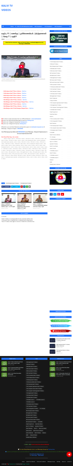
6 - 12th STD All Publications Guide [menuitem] (24, 26)
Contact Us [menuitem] (36, 32)
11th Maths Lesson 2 (54, 155)
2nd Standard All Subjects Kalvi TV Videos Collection (63, 339)
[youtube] (62, 194)
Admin (3, 39)
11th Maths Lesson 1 (54, 150)
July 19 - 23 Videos (53, 141)
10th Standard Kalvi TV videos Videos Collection (63, 345)
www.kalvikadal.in (36, 118)
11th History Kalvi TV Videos (55, 93)
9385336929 (27, 43)
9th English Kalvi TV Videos (55, 96)
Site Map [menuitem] (61, 29)
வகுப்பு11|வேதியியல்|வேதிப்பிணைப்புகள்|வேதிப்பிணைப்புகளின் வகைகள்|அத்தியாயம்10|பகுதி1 (23, 206)
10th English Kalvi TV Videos (55, 77)
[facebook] (51, 194)
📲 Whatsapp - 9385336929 (37, 455)
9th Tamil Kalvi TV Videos (55, 73)
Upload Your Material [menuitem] (38, 29)
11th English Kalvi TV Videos (55, 105)
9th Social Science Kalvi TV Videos (56, 82)
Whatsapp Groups (51, 461)
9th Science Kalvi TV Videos (55, 80)
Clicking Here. (37, 449)
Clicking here (30, 120)
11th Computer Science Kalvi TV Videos (58, 128)
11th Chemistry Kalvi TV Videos (56, 125)
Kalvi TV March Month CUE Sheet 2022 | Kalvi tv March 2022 (15, 362)
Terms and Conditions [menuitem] (51, 29)
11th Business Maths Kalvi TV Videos (57, 86)
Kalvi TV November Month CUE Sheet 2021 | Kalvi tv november (63, 374)
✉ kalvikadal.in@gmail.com (37, 454)
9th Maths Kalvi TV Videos (55, 75)
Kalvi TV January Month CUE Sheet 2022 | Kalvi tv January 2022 (15, 368)
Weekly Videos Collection (55, 164)
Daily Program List (53, 112)
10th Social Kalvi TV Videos (55, 84)
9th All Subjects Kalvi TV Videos (56, 66)
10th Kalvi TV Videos (54, 64)
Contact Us (69, 461)
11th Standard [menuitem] (48, 26)
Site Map (58, 461)
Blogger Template (26, 464)
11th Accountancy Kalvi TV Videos (57, 118)
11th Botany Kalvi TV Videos (55, 139)
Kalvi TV (51, 116)
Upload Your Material (30, 461)
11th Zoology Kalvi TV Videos (56, 121)
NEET (51, 162)
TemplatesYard (12, 464)
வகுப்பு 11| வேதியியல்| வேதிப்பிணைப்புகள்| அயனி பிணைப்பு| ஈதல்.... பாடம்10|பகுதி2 (8, 205)
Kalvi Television (53, 123)
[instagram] (58, 194)
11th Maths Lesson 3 (54, 157)
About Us (64, 461)
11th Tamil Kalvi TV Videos (55, 89)
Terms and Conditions (41, 461)
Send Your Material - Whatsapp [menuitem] (11, 29)
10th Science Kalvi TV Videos (55, 71)
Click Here (24, 91)
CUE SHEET (52, 132)
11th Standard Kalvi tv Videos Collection (62, 351)
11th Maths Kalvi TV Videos (25, 183)
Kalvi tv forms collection (55, 134)
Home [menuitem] (12, 26)
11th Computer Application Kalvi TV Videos (58, 102)
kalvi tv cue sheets (54, 146)
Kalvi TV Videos (53, 153)
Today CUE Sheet (53, 100)
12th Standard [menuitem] (58, 26)
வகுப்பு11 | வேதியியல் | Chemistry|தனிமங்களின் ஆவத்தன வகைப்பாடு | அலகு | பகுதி (40, 205)
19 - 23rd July (52, 137)
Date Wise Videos (53, 114)
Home (23, 461)
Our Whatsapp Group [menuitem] (26, 29)
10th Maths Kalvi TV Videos (55, 68)
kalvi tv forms (53, 148)
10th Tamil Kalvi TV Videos (55, 91)
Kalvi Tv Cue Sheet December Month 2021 (14, 374)
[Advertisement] (47, 12)
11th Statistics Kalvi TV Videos (56, 130)
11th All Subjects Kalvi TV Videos (12, 183)
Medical (51, 159)
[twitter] (54, 194)
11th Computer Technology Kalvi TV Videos (58, 107)
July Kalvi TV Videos (54, 143)
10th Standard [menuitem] (38, 26)
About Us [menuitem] (67, 29)
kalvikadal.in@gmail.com (36, 42)
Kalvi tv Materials (53, 98)
